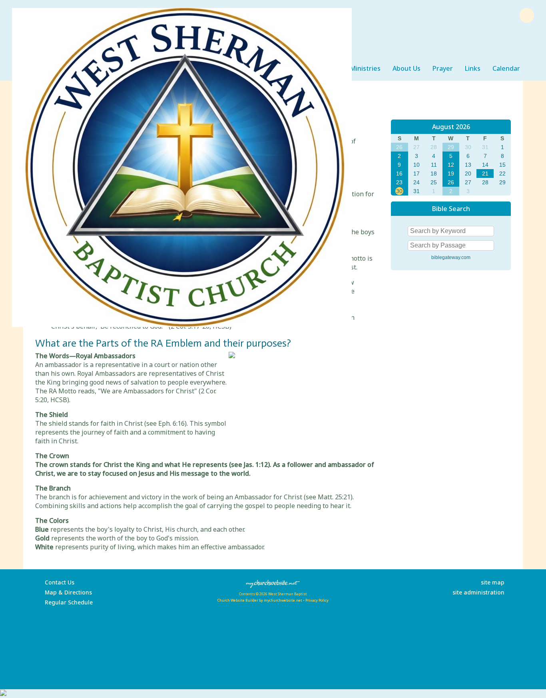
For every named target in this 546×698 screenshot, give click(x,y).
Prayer (442, 68)
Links (472, 68)
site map (492, 582)
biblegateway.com (450, 257)
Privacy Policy (317, 600)
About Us (406, 68)
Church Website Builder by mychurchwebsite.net (259, 600)
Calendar (506, 68)
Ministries (365, 68)
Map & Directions (67, 592)
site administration (478, 592)
